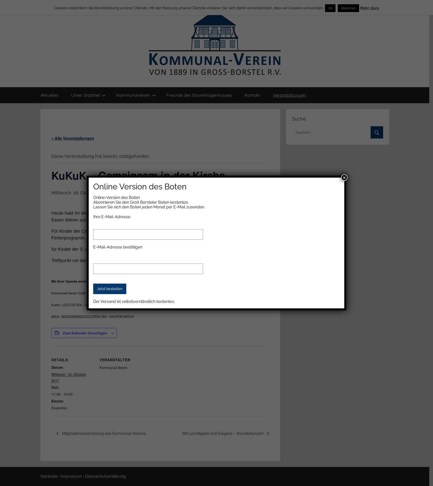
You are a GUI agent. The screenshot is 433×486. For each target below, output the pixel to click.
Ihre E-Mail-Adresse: (112, 216)
